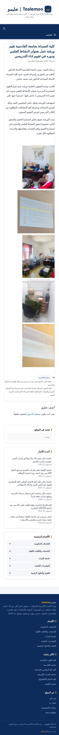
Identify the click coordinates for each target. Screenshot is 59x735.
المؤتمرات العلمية (29, 565)
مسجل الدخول (34, 414)
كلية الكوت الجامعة (48, 660)
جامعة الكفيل (50, 684)
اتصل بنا (52, 703)
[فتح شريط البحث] (4, 28)
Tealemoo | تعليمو (25, 9)
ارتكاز (43, 731)
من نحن (52, 698)
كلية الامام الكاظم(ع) (47, 679)
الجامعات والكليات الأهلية (29, 551)
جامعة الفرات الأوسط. (46, 674)
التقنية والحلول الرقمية (29, 573)
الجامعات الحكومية (29, 543)
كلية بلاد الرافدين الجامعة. (45, 669)
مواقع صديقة (50, 712)
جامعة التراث (29, 558)
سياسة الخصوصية (48, 707)
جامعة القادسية (44, 377)
